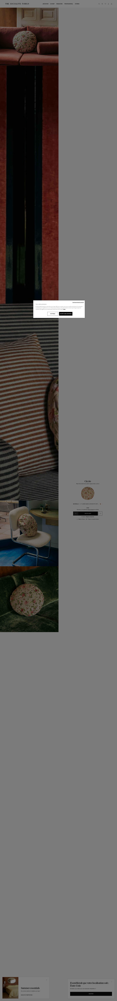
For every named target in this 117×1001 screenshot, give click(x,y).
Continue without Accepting (78, 302)
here (64, 309)
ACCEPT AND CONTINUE (66, 313)
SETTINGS (52, 313)
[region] (59, 309)
